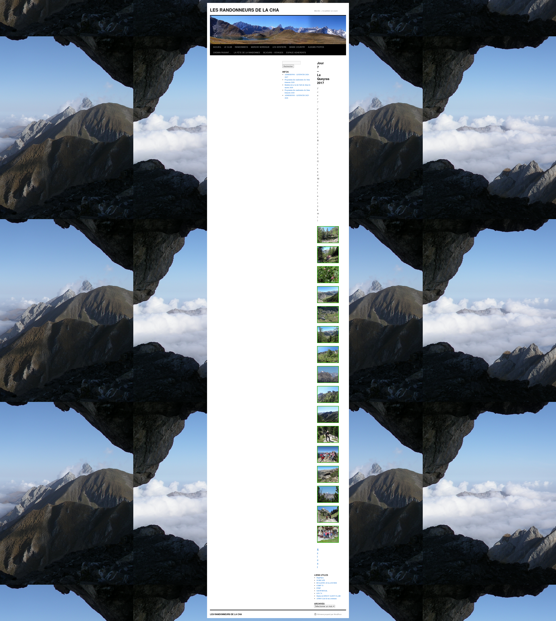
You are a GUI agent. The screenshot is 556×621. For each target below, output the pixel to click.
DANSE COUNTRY (297, 47)
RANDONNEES (241, 47)
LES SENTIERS (279, 47)
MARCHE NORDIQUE (260, 47)
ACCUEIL (217, 47)
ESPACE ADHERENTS (296, 52)
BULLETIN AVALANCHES (327, 583)
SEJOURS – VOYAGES (273, 52)
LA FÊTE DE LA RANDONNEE (247, 52)
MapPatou (320, 577)
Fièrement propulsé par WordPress (329, 614)
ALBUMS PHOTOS (316, 47)
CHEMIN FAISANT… (222, 52)
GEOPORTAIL (322, 590)
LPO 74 (319, 593)
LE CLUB (228, 47)
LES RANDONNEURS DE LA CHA (244, 10)
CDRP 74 (320, 585)
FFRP (319, 588)
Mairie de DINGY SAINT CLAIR (329, 596)
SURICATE (321, 580)
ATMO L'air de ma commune (327, 598)
